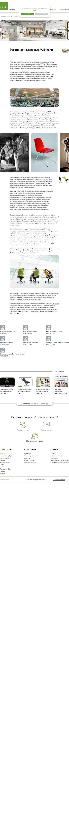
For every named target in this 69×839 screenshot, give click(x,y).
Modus (39, 393)
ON (19, 393)
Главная (3, 16)
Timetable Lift (60, 393)
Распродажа (54, 458)
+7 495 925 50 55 (59, 480)
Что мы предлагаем (31, 456)
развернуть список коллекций (33, 403)
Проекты (27, 454)
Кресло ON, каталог (30, 332)
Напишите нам (46, 430)
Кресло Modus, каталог (54, 332)
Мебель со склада (56, 456)
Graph (3, 393)
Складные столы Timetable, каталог (12, 354)
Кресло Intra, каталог (30, 343)
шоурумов (55, 304)
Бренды (53, 9)
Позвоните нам (23, 430)
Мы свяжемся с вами (34, 441)
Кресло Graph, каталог (8, 332)
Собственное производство (59, 460)
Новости (27, 458)
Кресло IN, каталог (6, 343)
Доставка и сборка (30, 463)
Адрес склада (29, 460)
